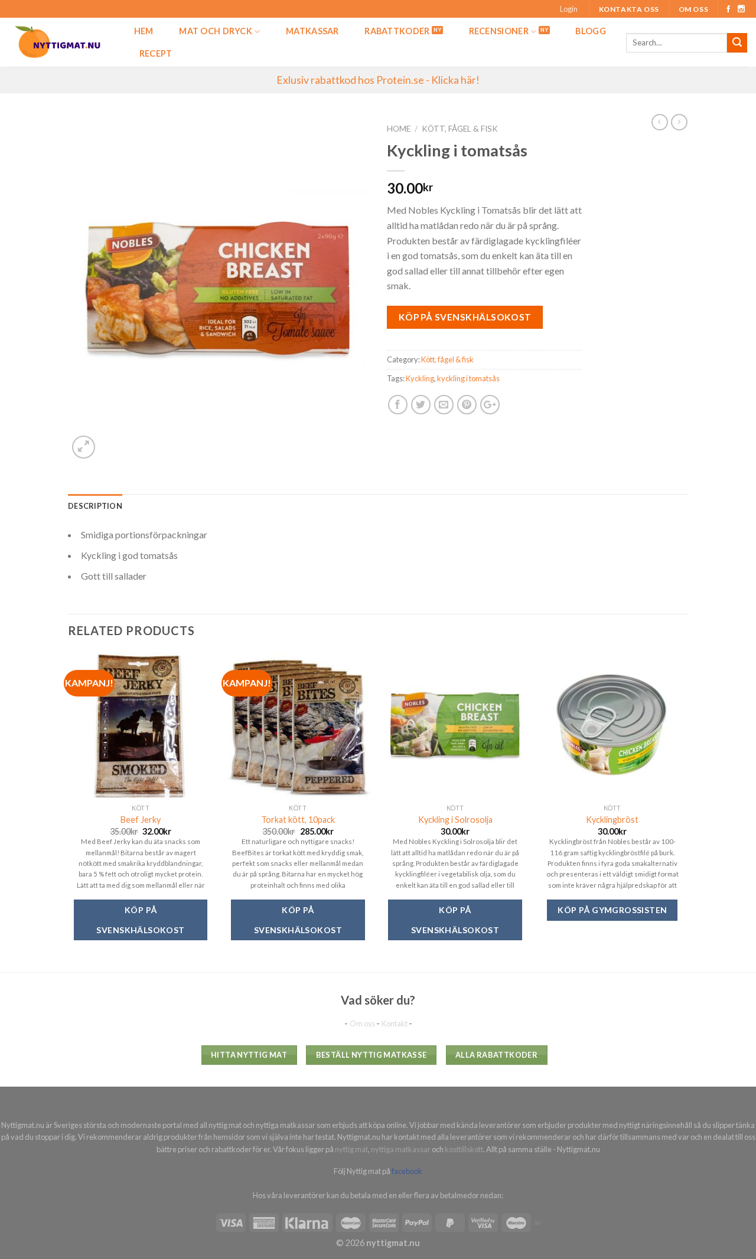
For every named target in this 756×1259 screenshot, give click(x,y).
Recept (155, 53)
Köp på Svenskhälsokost (465, 317)
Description (95, 506)
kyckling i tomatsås (468, 378)
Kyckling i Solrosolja (455, 820)
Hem (144, 31)
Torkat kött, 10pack (298, 820)
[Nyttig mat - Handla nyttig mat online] (59, 42)
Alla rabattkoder (496, 1054)
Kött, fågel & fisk (460, 128)
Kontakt (395, 1023)
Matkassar (312, 31)
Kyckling (420, 378)
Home (398, 128)
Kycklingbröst (612, 820)
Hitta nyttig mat (249, 1054)
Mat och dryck (215, 31)
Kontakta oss (629, 9)
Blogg (590, 31)
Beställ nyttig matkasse (371, 1054)
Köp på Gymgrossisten (612, 910)
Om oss (694, 9)
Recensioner (499, 31)
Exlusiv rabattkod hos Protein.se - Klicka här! (378, 80)
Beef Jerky (140, 820)
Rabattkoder (396, 31)
